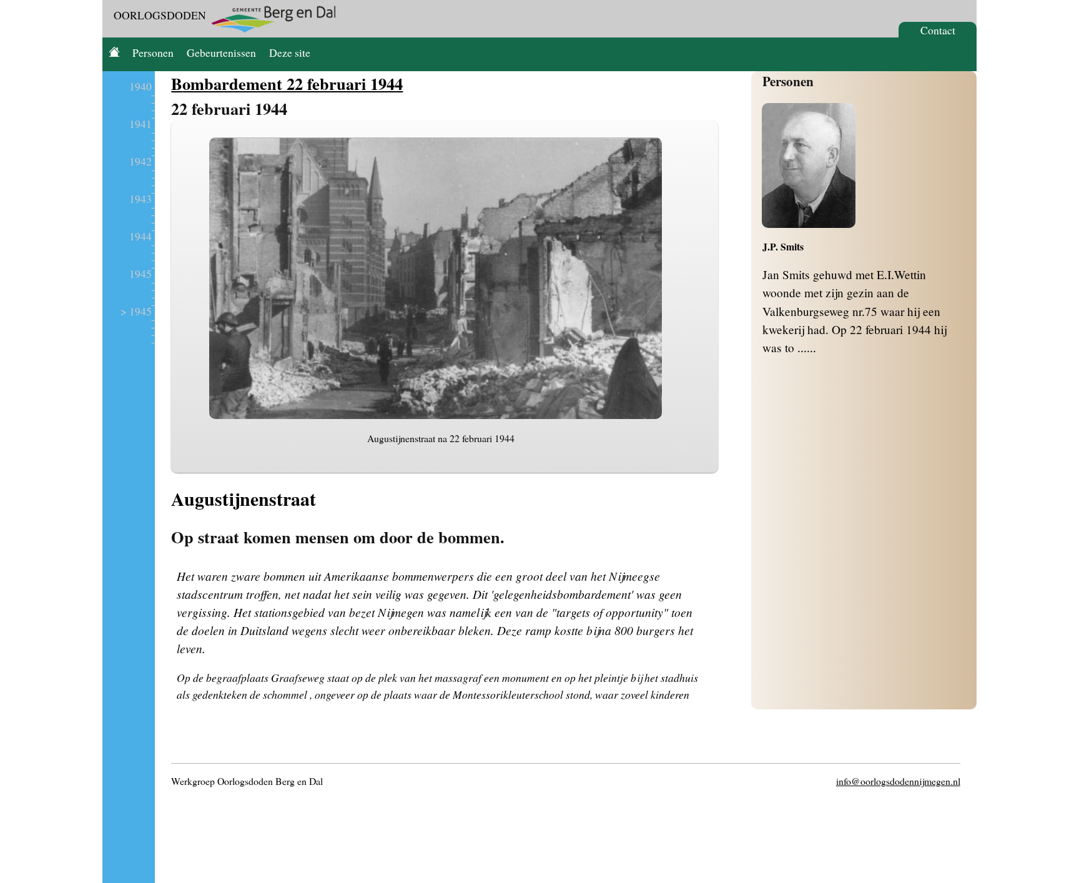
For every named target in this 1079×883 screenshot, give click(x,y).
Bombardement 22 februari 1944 (287, 83)
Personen (153, 52)
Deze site (289, 52)
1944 (140, 236)
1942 (140, 161)
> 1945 (136, 310)
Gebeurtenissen (221, 52)
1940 (140, 86)
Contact (937, 29)
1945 (140, 273)
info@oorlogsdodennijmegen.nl (898, 780)
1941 (140, 123)
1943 (140, 198)
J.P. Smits (783, 246)
